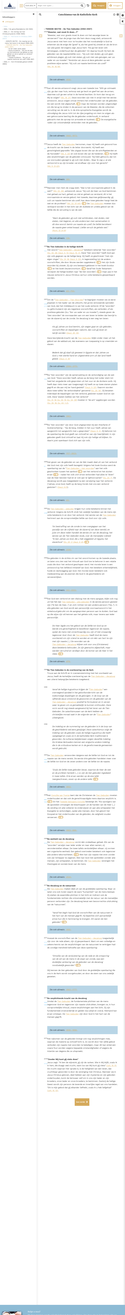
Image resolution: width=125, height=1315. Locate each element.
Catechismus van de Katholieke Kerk (77, 14)
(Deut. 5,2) (62, 487)
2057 (44, 302)
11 (85, 542)
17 (63, 922)
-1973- (75, 135)
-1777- (74, 989)
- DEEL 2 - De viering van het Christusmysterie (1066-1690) (13, 33)
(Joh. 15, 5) (111, 1065)
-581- (67, 179)
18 (77, 965)
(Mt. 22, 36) (58, 191)
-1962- (68, 416)
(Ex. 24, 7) (107, 478)
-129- (67, 238)
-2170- (75, 366)
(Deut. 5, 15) (64, 359)
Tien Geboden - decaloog (71, 250)
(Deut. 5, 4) (95, 431)
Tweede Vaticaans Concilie (72, 801)
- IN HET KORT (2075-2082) (16, 49)
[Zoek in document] (40, 14)
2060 (44, 464)
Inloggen (117, 5)
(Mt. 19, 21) (66, 97)
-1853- (68, 787)
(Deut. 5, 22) (90, 387)
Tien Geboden (68, 144)
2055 (44, 190)
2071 (44, 941)
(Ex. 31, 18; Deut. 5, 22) (70, 259)
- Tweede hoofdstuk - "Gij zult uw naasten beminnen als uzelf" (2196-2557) (20, 58)
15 (59, 817)
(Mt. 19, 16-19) (53, 66)
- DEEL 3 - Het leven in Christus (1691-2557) (17, 37)
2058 (44, 377)
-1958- (75, 1030)
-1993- (68, 830)
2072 (44, 1001)
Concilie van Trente (60, 795)
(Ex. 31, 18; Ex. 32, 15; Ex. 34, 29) (62, 400)
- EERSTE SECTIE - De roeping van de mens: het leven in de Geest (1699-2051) (19, 42)
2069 (44, 841)
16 (75, 855)
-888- (74, 830)
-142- (67, 590)
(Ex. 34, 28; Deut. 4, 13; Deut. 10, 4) (63, 253)
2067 (44, 758)
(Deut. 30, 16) (72, 333)
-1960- (68, 989)
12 (59, 654)
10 (54, 475)
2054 (44, 146)
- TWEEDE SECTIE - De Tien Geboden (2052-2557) (18, 46)
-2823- (74, 453)
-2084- (68, 366)
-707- (68, 453)
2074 (44, 1061)
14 (49, 802)
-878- (68, 661)
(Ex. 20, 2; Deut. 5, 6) (73, 542)
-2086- (68, 549)
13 (94, 779)
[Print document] (118, 14)
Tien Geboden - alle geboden (75, 602)
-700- (72, 291)
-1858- (68, 79)
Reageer (101, 5)
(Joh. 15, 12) (52, 1090)
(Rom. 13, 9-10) (59, 230)
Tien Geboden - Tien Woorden (69, 300)
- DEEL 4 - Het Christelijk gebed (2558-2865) (17, 63)
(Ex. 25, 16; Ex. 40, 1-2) (57, 403)
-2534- (68, 877)
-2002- (73, 590)
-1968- (68, 135)
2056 (44, 248)
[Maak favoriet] (114, 14)
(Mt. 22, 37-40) (74, 203)
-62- (67, 291)
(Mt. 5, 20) (65, 154)
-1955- (68, 929)
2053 (44, 90)
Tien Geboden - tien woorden (80, 468)
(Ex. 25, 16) (96, 390)
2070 (44, 887)
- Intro (4, 26)
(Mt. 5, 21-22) (53, 166)
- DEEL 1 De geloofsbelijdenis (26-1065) (17, 29)
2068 (44, 798)
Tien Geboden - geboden (62, 509)
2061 (44, 511)
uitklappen (9, 22)
